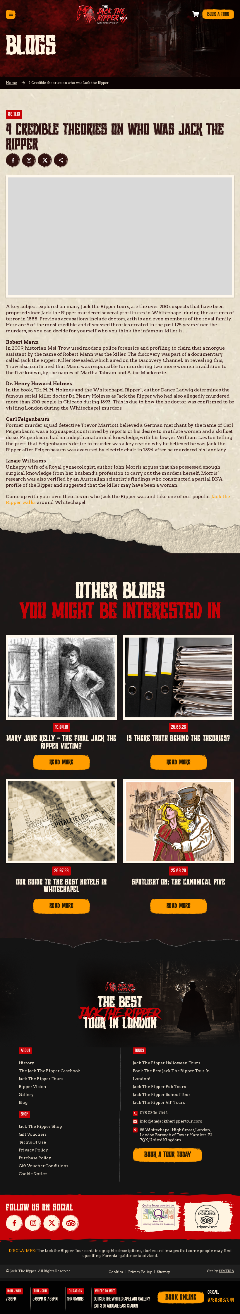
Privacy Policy (33, 1150)
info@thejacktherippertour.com (171, 1121)
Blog (23, 1102)
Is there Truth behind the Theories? (178, 738)
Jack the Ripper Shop (40, 1126)
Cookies (116, 1272)
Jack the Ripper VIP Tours (159, 1102)
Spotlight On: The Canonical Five (178, 882)
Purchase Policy (35, 1158)
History (27, 1063)
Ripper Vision (33, 1086)
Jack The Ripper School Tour (162, 1094)
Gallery (26, 1094)
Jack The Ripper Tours (41, 1078)
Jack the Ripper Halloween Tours (166, 1063)
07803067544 (221, 1300)
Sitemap (163, 1272)
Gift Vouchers (33, 1134)
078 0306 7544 (154, 1113)
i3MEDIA (226, 1271)
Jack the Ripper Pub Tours (159, 1086)
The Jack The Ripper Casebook (49, 1070)
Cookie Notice (33, 1173)
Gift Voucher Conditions (43, 1165)
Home (11, 83)
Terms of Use (32, 1142)
